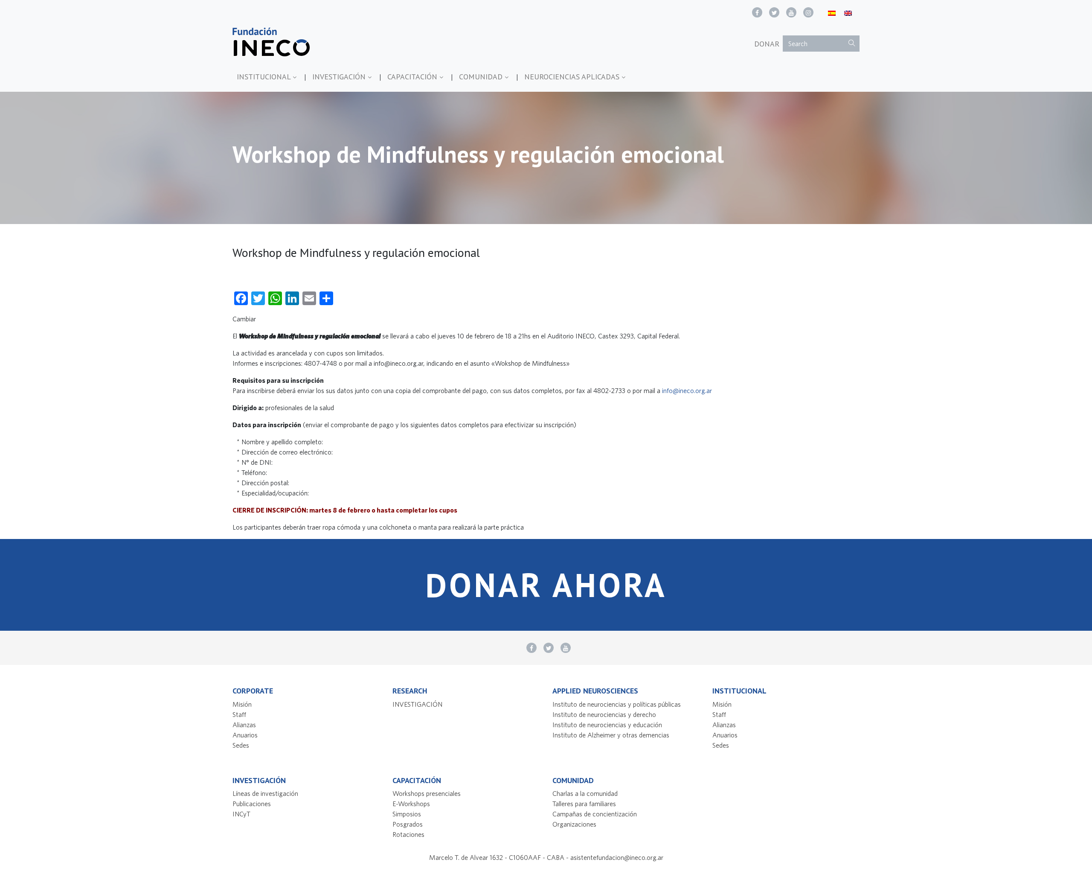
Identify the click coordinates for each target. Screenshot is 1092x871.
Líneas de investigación (265, 793)
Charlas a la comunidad (585, 793)
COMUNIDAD (482, 77)
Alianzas (244, 724)
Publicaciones (251, 803)
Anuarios (245, 735)
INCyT (241, 814)
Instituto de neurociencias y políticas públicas (616, 704)
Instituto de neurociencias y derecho (604, 714)
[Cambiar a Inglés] (848, 12)
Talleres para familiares (584, 803)
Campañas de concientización (594, 814)
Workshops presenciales (426, 793)
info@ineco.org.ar (687, 390)
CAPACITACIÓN (413, 77)
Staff (239, 714)
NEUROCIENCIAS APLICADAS (573, 77)
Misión (242, 704)
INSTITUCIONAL (265, 77)
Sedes (240, 745)
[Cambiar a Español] (832, 12)
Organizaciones (574, 824)
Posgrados (407, 824)
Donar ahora (546, 585)
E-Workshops (411, 803)
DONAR (766, 44)
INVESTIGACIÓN (340, 77)
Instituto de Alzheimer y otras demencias (610, 735)
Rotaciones (408, 834)
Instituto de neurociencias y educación (607, 724)
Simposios (406, 814)
